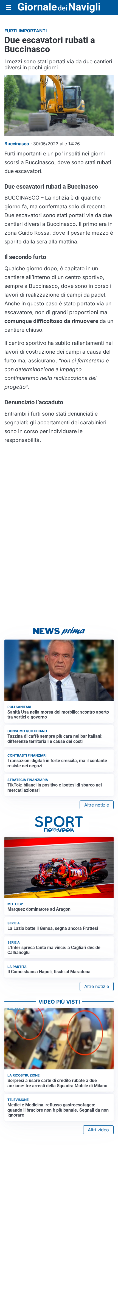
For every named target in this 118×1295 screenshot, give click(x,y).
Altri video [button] (98, 1129)
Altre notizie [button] (96, 805)
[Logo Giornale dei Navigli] (59, 8)
